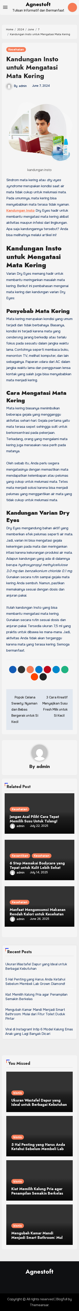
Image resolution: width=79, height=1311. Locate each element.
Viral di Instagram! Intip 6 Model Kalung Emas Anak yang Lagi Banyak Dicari (39, 1031)
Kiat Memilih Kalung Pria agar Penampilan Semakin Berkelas (37, 1191)
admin (23, 86)
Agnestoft (38, 4)
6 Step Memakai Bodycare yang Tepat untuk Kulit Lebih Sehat (37, 865)
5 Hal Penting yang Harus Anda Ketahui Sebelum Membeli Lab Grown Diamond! (35, 981)
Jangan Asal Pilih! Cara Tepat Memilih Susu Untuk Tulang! (34, 819)
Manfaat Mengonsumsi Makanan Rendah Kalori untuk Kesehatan (37, 912)
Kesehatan (16, 49)
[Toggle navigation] (5, 7)
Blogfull (61, 1299)
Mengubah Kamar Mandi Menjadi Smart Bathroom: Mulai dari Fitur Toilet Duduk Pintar (35, 1014)
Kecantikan (20, 856)
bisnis (17, 1093)
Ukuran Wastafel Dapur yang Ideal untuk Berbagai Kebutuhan (36, 966)
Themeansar (39, 1305)
